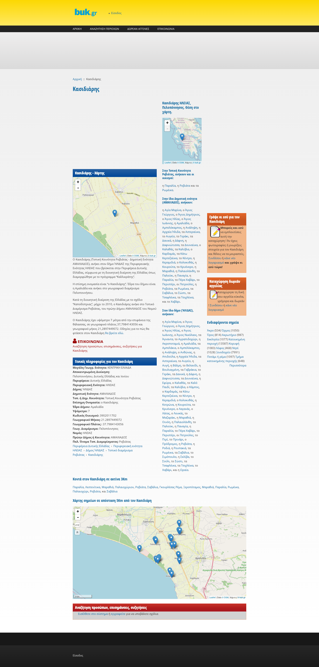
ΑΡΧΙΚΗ (77, 29)
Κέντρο (187, 258)
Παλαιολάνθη (186, 271)
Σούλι (166, 461)
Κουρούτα (168, 267)
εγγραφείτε (118, 614)
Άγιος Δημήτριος (189, 214)
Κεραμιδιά (168, 262)
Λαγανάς (184, 409)
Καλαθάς (167, 249)
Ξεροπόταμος (191, 487)
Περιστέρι (168, 284)
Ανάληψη (191, 227)
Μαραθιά (168, 271)
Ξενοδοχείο (223, 352)
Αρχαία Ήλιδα (171, 232)
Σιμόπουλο (169, 457)
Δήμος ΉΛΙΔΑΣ (95, 450)
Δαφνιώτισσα (170, 245)
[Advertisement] (159, 50)
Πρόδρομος (169, 444)
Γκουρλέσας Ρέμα (171, 487)
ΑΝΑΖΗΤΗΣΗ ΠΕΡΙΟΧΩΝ (104, 29)
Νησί (235, 348)
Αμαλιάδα (183, 223)
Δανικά (166, 240)
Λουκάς (178, 413)
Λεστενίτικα (92, 487)
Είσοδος (116, 13)
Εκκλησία (213, 339)
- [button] (78, 187)
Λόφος (220, 348)
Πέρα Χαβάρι (187, 280)
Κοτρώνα (168, 404)
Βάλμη (177, 365)
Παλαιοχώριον (124, 487)
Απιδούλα (168, 356)
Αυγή (165, 365)
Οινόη (166, 422)
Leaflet (123, 255)
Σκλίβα (184, 457)
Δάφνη (179, 240)
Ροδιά (166, 448)
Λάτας (166, 413)
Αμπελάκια (169, 348)
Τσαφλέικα (169, 297)
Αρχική (77, 79)
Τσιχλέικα (187, 297)
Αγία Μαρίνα (173, 210)
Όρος (210, 335)
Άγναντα (167, 339)
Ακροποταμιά (171, 343)
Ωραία (184, 470)
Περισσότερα (237, 365)
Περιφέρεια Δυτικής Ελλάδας (91, 446)
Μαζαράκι (168, 417)
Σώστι (182, 293)
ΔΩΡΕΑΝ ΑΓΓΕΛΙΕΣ (138, 29)
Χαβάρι (175, 301)
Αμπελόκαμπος (172, 227)
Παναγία (182, 275)
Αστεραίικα (192, 232)
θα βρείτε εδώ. (114, 333)
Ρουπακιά (180, 448)
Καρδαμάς (168, 253)
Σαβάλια (167, 293)
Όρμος (226, 330)
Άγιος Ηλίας (172, 219)
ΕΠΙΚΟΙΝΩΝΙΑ (165, 29)
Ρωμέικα (167, 190)
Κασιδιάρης (95, 455)
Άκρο (210, 330)
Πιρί (165, 439)
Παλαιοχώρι (80, 491)
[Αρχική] (86, 12)
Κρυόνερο (186, 267)
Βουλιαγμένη (170, 369)
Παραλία (170, 185)
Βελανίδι (192, 365)
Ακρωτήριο (229, 335)
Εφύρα (166, 383)
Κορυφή (234, 343)
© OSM (135, 255)
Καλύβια (184, 249)
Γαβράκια (190, 369)
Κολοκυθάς (186, 262)
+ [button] (78, 182)
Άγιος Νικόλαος (187, 335)
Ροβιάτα (185, 185)
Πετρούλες (186, 284)
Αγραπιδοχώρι (187, 339)
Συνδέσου (214, 258)
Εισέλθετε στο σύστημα (93, 614)
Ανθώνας (186, 352)
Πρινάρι (178, 439)
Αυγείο (170, 236)
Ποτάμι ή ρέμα (216, 356)
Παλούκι (167, 275)
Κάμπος (194, 387)
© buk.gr (152, 255)
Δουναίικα (191, 245)
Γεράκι (184, 236)
